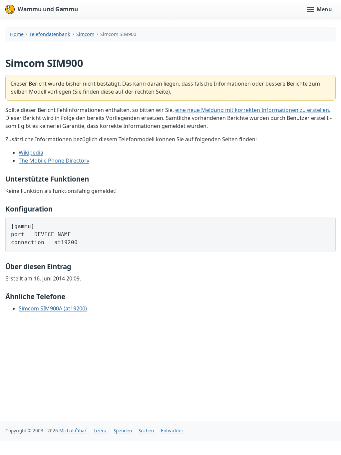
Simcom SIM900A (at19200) (53, 308)
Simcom (85, 34)
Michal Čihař (73, 430)
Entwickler (172, 430)
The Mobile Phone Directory (54, 160)
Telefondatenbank (49, 34)
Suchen (146, 430)
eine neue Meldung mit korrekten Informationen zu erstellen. (252, 110)
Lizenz (100, 430)
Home (17, 34)
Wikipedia (31, 152)
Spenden (123, 430)
